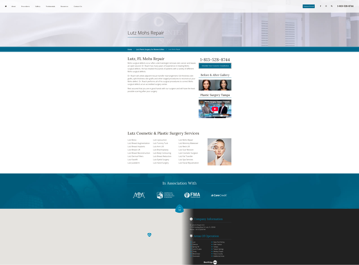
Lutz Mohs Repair (186, 140)
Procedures (25, 6)
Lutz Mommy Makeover (188, 143)
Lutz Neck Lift (184, 146)
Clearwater (196, 256)
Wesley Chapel (218, 251)
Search (332, 6)
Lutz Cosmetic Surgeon (188, 153)
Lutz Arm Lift (158, 146)
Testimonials (50, 6)
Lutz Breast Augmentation (139, 143)
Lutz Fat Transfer (186, 156)
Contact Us (78, 6)
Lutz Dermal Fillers (135, 156)
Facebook (320, 6)
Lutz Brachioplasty (160, 149)
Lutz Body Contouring (162, 153)
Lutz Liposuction (160, 140)
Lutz (194, 242)
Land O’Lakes (197, 249)
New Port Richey (219, 242)
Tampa (215, 247)
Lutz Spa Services (186, 159)
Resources (64, 6)
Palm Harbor (217, 244)
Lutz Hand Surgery (161, 163)
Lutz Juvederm (134, 163)
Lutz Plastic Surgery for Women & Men (150, 49)
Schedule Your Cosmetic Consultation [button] (215, 66)
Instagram (326, 6)
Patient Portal (309, 6)
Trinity (195, 251)
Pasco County (218, 254)
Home (6, 6)
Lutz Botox (132, 140)
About (13, 6)
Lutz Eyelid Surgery (161, 159)
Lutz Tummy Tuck (160, 143)
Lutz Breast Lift (134, 149)
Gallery (37, 6)
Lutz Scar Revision (186, 149)
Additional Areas (218, 256)
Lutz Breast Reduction (162, 156)
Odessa (195, 244)
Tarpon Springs (218, 249)
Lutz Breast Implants (136, 146)
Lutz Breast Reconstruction (139, 153)
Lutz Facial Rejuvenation (189, 163)
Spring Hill (196, 247)
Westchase (196, 254)
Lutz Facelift (133, 159)
